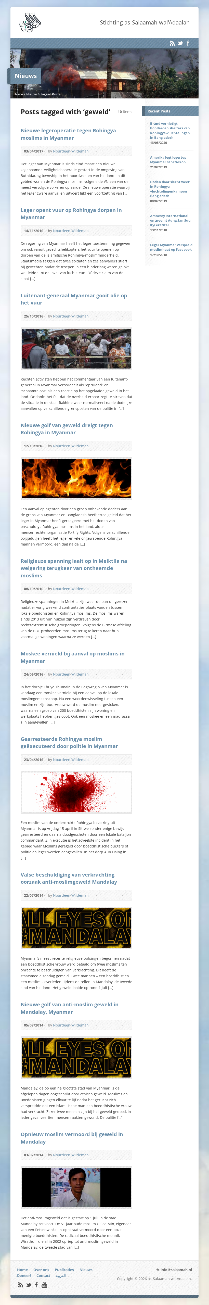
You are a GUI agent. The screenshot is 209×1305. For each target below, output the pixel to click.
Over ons (41, 1269)
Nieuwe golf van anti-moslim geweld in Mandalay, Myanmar (70, 1008)
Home (18, 94)
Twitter (180, 43)
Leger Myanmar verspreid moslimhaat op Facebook (171, 247)
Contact (43, 1275)
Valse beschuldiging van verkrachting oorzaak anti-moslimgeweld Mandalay (69, 878)
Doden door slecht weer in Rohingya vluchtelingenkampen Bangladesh (170, 189)
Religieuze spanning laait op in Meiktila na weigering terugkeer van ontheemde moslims (74, 568)
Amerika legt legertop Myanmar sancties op (168, 159)
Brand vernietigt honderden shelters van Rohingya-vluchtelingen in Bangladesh (170, 130)
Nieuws (31, 94)
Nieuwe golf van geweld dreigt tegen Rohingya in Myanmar (67, 429)
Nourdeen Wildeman (71, 151)
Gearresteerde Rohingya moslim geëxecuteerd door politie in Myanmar (69, 742)
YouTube (44, 1285)
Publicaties (64, 1269)
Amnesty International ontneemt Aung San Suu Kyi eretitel (170, 220)
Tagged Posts (50, 94)
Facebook (188, 43)
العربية (61, 1275)
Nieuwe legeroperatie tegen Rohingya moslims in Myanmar (68, 134)
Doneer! (24, 1275)
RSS (172, 43)
